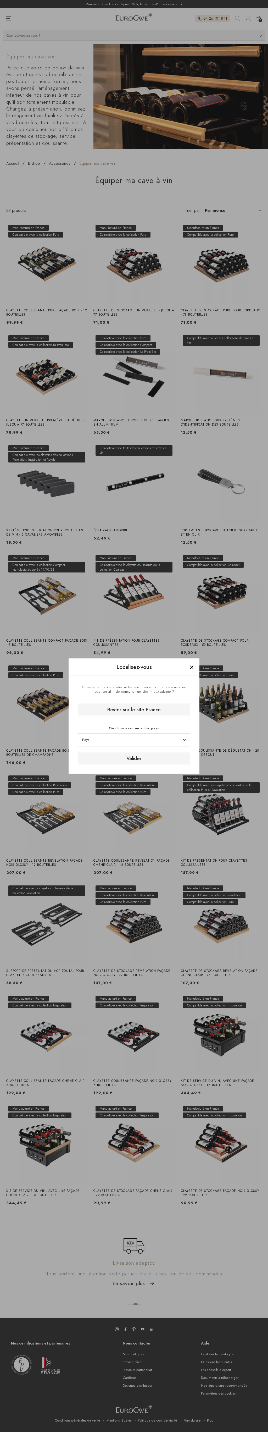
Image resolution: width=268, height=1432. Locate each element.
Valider (134, 758)
